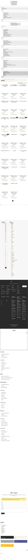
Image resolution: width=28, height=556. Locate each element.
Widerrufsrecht (3, 290)
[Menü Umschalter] (10, 22)
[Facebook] (11, 322)
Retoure (7, 287)
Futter (2, 351)
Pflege (2, 410)
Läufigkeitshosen (4, 398)
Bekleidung (3, 382)
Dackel (2, 406)
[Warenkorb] (27, 3)
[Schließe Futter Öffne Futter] (2, 10)
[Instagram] (14, 322)
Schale (2, 399)
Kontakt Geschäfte (14, 289)
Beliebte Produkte (4, 357)
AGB (1, 288)
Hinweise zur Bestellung (7, 291)
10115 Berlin (13, 302)
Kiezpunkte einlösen (7, 293)
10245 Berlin (18, 301)
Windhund (3, 407)
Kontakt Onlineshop (13, 287)
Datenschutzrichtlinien (5, 254)
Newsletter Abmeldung (18, 292)
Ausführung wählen (5, 98)
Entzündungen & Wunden (5, 440)
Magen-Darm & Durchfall (5, 436)
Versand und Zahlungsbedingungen (8, 289)
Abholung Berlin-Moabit (5, 379)
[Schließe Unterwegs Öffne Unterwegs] (2, 58)
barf (1, 374)
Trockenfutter (3, 363)
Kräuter (2, 369)
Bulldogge (3, 404)
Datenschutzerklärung (3, 291)
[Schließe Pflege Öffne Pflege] (2, 38)
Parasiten (2, 437)
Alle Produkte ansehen (5, 354)
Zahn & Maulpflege (4, 425)
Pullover (2, 395)
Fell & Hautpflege (4, 422)
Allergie (2, 433)
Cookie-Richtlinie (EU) (3, 293)
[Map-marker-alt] (16, 322)
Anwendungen (2, 428)
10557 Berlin (23, 301)
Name (2, 502)
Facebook (18, 288)
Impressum (2, 287)
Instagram (18, 287)
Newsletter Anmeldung (18, 290)
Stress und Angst (4, 439)
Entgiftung (3, 430)
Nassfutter (3, 362)
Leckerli (2, 366)
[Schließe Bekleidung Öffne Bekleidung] (2, 27)
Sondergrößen (3, 402)
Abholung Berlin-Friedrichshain (6, 377)
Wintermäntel (3, 392)
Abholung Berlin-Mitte (5, 376)
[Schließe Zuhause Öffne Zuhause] (2, 69)
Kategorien (2, 390)
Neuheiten (3, 355)
